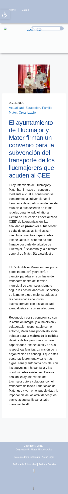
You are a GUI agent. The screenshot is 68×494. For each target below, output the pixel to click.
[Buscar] (61, 28)
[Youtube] (53, 17)
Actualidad (16, 108)
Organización (28, 112)
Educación (33, 108)
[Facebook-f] (31, 17)
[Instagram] (45, 17)
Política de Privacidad (24, 464)
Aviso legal (48, 457)
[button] (59, 46)
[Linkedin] (60, 17)
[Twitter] (38, 17)
